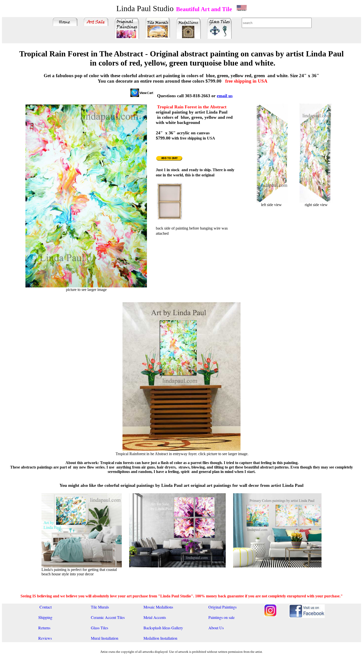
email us (225, 95)
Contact (45, 607)
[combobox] (277, 23)
